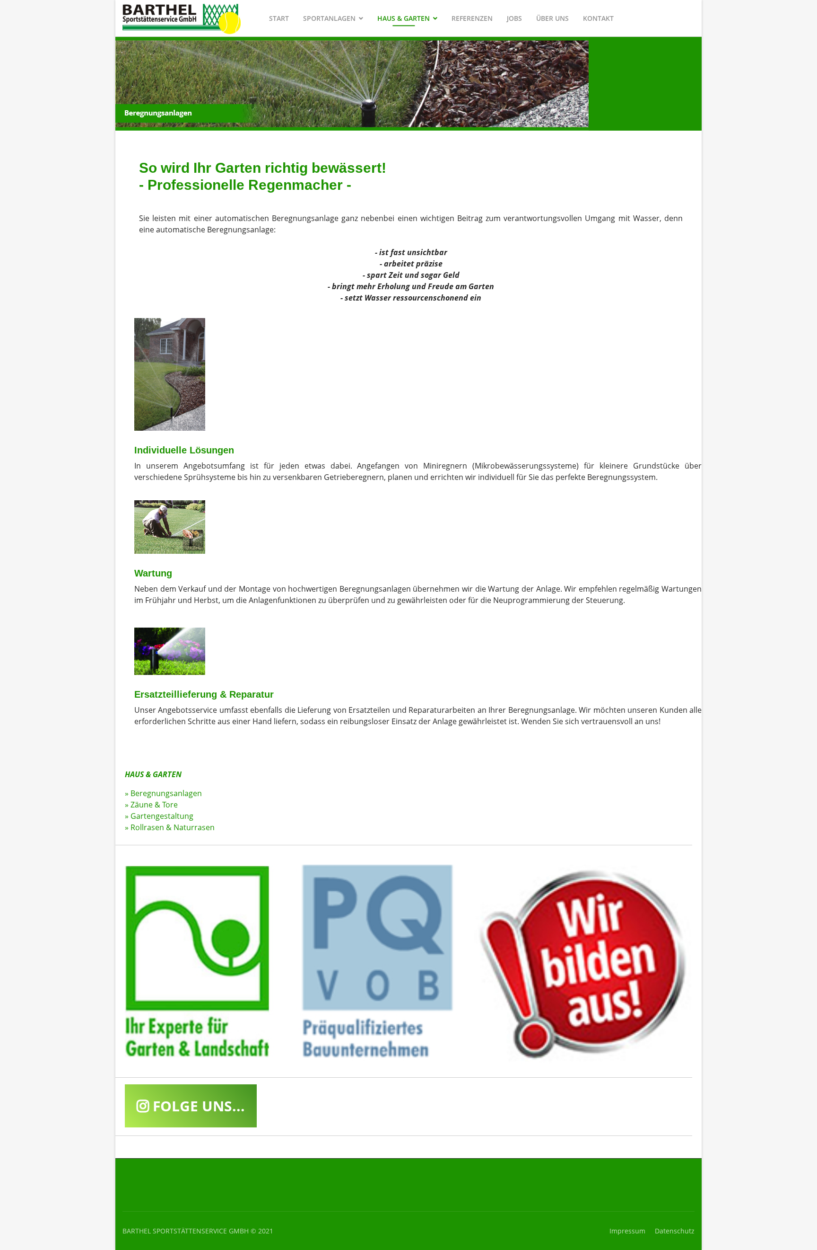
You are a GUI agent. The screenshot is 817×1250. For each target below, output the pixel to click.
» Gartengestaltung (159, 816)
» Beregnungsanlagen (163, 793)
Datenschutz (675, 1230)
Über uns (552, 18)
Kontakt (598, 18)
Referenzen (472, 18)
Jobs (514, 18)
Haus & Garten (403, 18)
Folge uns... (197, 1106)
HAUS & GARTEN (153, 774)
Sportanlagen (329, 18)
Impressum (627, 1230)
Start (279, 18)
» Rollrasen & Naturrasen (170, 827)
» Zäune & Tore (151, 804)
